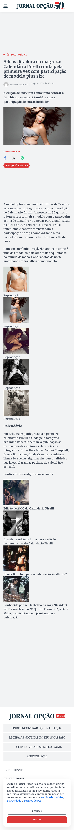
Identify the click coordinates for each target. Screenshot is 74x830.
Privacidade (13, 778)
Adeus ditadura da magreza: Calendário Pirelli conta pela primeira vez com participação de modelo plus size (34, 69)
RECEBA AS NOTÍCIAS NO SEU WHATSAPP (37, 737)
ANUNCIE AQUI (37, 756)
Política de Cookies (52, 797)
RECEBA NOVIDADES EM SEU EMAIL (37, 747)
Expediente (13, 770)
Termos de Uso (32, 800)
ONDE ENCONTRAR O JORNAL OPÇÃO (37, 728)
